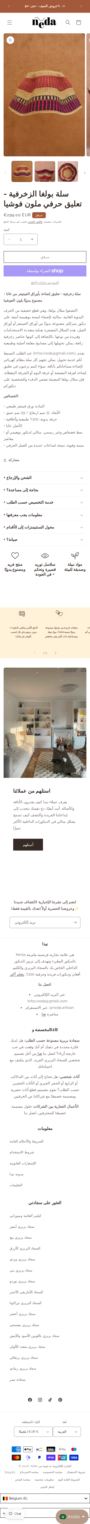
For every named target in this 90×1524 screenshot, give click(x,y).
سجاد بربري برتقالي (24, 1357)
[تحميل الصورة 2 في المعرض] (45, 171)
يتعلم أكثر (17, 974)
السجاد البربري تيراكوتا (26, 1303)
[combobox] (45, 1498)
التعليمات (16, 1185)
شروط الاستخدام (22, 1152)
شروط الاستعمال (76, 1472)
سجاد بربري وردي (22, 1259)
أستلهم (28, 845)
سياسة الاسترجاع (29, 1472)
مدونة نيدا (17, 1174)
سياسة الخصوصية (52, 1472)
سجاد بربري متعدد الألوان (27, 1347)
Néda (34, 1466)
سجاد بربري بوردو (22, 1281)
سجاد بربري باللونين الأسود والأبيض (35, 1336)
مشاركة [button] (13, 460)
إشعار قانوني (47, 1486)
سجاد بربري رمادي (23, 1368)
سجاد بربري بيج (21, 1237)
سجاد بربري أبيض (22, 1226)
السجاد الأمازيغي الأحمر (26, 1292)
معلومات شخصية (44, 1479)
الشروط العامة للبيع (69, 1479)
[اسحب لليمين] (84, 172)
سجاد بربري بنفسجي (24, 1325)
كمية (7, 229)
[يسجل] (75, 922)
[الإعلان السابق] (9, 6)
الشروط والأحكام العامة (26, 1141)
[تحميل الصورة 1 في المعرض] (22, 171)
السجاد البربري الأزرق (25, 1248)
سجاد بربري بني (21, 1270)
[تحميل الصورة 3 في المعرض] (68, 171)
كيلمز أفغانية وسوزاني (25, 1216)
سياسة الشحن (22, 1479)
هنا (44, 1014)
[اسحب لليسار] (5, 172)
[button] (9, 22)
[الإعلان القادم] (81, 6)
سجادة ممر (18, 1379)
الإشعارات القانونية (23, 1163)
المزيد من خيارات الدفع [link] (45, 282)
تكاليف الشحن (35, 221)
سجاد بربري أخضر (23, 1314)
